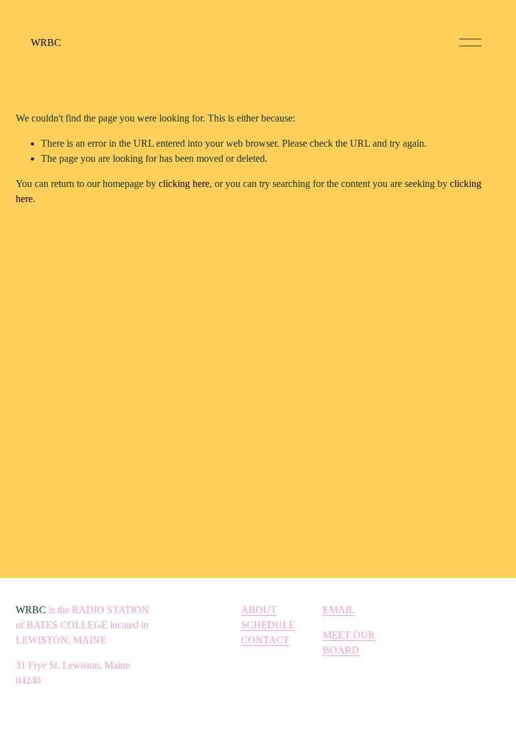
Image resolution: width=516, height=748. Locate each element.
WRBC (46, 42)
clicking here (184, 183)
